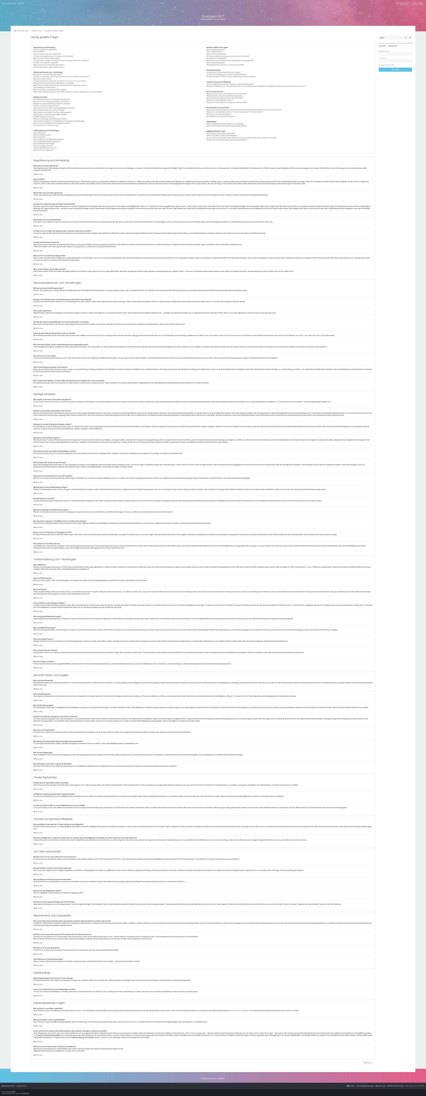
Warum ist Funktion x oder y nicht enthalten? (221, 135)
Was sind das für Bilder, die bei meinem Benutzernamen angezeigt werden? (59, 85)
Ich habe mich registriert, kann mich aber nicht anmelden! (53, 56)
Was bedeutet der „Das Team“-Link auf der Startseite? (225, 65)
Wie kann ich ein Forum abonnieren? (219, 114)
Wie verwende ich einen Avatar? (44, 87)
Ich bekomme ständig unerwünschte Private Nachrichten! (226, 74)
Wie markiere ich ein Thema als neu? (46, 125)
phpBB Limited (303, 335)
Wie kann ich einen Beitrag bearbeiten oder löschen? (51, 101)
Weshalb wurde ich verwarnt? (43, 116)
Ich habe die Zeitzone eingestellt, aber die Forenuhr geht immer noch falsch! (59, 81)
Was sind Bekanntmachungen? (44, 144)
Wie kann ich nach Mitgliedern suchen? (219, 100)
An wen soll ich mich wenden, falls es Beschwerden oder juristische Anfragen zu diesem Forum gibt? (241, 138)
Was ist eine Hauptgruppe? (215, 63)
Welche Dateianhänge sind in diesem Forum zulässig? (225, 124)
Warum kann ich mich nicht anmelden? (46, 58)
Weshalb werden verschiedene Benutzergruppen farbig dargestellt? (230, 60)
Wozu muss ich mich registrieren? (45, 50)
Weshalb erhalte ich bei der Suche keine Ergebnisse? (224, 96)
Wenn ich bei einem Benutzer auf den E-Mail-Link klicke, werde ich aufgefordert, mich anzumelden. (67, 92)
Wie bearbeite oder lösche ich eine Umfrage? (49, 110)
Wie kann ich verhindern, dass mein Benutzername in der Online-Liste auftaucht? (61, 76)
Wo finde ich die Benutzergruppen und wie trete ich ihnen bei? (227, 56)
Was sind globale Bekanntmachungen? (46, 141)
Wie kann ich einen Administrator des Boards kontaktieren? (227, 140)
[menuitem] (21, 3)
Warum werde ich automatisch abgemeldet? (48, 65)
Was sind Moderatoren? (214, 52)
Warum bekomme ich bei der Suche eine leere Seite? (224, 98)
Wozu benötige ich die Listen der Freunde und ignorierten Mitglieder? (230, 84)
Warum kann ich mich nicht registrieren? (47, 54)
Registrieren (392, 46)
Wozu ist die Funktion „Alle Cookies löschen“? (49, 67)
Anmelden (382, 46)
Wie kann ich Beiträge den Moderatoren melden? (50, 119)
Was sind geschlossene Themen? (45, 148)
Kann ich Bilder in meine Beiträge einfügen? (48, 139)
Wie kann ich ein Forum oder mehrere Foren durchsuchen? (226, 94)
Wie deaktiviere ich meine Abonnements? (220, 116)
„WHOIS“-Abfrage (191, 1033)
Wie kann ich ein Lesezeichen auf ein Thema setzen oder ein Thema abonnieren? (234, 112)
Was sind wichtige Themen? (43, 146)
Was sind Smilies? (39, 137)
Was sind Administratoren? (215, 50)
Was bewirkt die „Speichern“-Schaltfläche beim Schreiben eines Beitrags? (59, 121)
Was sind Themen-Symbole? (43, 150)
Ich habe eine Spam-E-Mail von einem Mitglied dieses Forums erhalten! (231, 76)
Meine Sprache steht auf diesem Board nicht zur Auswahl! (53, 83)
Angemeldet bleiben (388, 65)
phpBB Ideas (132, 1022)
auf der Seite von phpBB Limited (242, 1010)
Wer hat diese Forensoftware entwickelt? (220, 133)
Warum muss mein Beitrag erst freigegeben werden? (52, 123)
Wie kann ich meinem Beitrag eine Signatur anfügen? (51, 104)
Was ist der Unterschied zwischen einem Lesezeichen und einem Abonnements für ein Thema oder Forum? (244, 110)
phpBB (12, 1092)
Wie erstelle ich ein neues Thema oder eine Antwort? (51, 99)
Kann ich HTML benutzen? (42, 135)
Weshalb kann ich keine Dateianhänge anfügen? (50, 114)
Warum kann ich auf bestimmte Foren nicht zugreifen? (52, 112)
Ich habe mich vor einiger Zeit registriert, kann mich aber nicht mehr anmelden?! (61, 60)
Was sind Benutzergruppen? (216, 54)
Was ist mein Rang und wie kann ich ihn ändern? (50, 90)
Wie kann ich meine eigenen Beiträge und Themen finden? (226, 102)
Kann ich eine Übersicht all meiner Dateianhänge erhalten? (226, 126)
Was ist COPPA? (39, 52)
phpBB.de (318, 335)
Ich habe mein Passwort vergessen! (45, 63)
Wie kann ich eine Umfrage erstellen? (46, 106)
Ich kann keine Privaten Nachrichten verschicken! (223, 72)
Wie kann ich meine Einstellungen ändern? (48, 74)
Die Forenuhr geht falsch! (42, 79)
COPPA (147, 206)
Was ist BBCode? (39, 133)
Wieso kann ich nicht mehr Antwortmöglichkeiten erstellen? (54, 108)
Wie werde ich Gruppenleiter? (216, 58)
